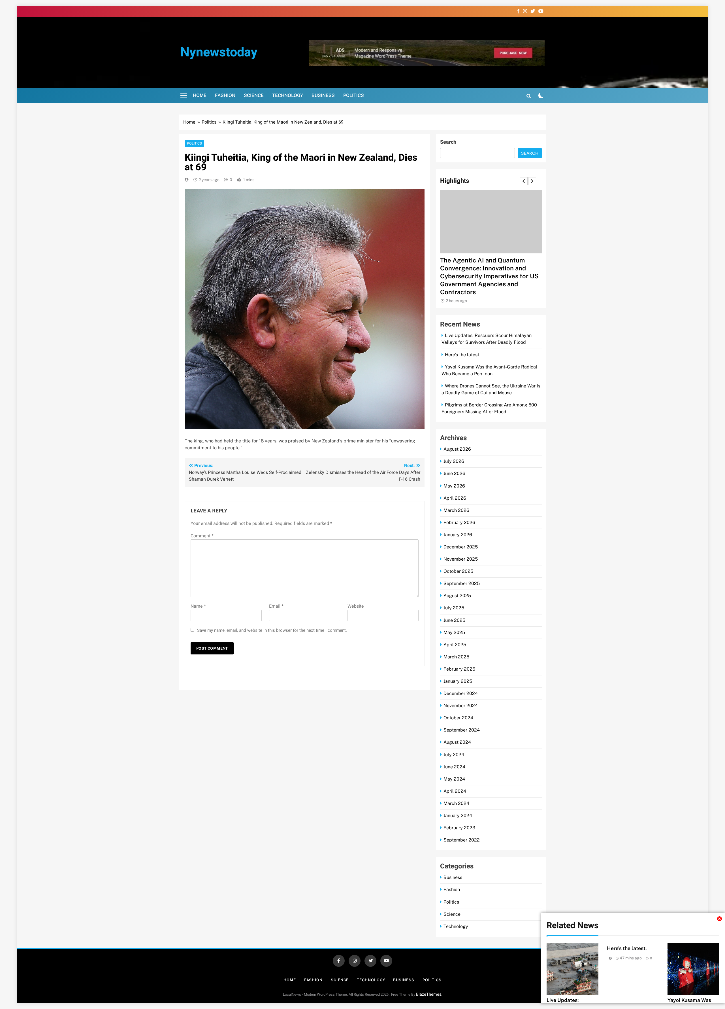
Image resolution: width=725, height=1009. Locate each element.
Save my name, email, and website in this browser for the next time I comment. (272, 630)
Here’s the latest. (627, 948)
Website (355, 606)
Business (323, 95)
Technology (287, 95)
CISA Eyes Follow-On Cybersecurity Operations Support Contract (490, 268)
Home (199, 95)
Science (254, 95)
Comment (202, 536)
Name (198, 606)
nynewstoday (218, 52)
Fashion (225, 95)
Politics (353, 95)
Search (448, 142)
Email (276, 606)
